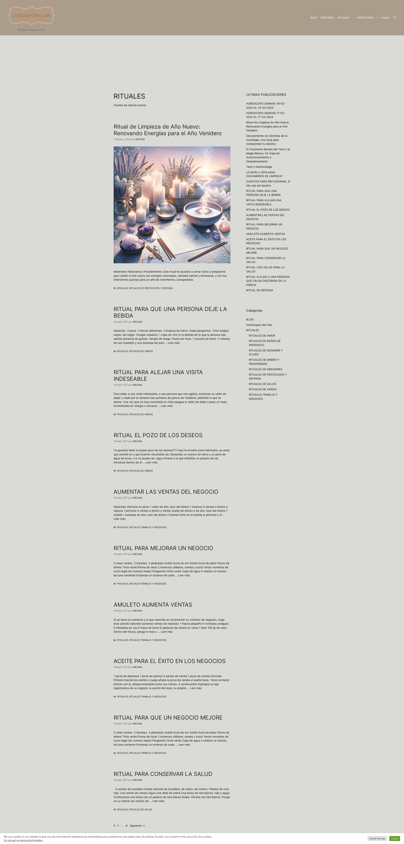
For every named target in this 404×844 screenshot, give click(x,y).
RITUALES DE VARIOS (141, 351)
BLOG (313, 17)
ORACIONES (327, 17)
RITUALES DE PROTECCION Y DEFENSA (151, 288)
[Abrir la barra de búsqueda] (395, 17)
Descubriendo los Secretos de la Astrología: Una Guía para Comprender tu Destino (266, 139)
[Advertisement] (202, 59)
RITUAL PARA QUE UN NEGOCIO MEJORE (168, 717)
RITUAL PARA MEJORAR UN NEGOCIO (163, 548)
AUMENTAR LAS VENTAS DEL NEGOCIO (166, 491)
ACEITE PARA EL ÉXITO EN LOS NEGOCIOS (170, 661)
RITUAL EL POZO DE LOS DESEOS (158, 435)
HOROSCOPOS (365, 17)
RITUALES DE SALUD (140, 809)
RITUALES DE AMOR (262, 335)
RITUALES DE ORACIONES (265, 369)
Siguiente (137, 825)
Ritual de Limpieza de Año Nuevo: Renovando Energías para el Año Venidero (168, 129)
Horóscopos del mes (259, 324)
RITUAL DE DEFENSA (259, 290)
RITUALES (343, 17)
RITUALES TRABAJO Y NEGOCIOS (147, 527)
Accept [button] (394, 838)
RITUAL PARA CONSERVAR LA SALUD (163, 774)
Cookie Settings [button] (377, 838)
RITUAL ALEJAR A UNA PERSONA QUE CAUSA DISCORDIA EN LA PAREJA (268, 280)
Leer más (174, 342)
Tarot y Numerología (259, 166)
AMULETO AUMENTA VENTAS (153, 604)
